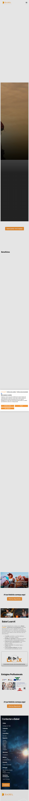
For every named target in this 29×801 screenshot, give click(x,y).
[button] (3, 392)
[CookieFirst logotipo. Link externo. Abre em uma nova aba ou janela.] (1, 393)
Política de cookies (11, 392)
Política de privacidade (22, 392)
